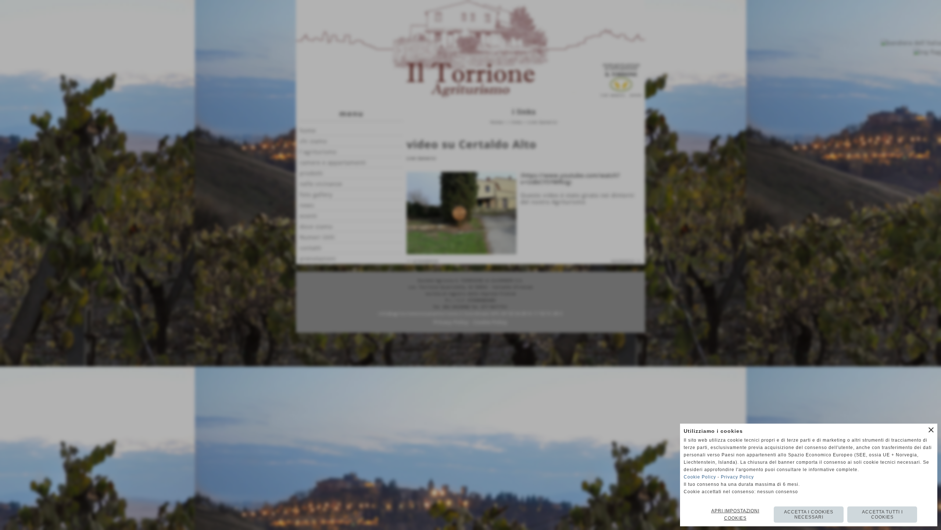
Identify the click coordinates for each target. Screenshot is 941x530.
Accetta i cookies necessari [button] (808, 514)
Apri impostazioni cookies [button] (735, 514)
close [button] (931, 429)
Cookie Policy (700, 477)
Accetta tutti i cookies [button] (882, 514)
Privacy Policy (737, 477)
